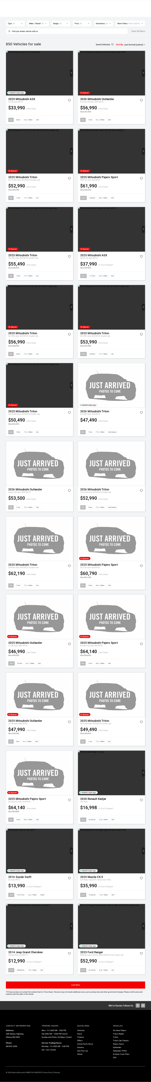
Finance (80, 1037)
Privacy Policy (48, 1072)
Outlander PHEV (120, 1051)
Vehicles (80, 1030)
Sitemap (57, 1072)
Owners (80, 1047)
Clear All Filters (138, 31)
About (79, 1054)
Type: (10, 23)
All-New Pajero (119, 1030)
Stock (79, 1034)
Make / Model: (35, 23)
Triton (115, 1037)
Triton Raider (118, 1034)
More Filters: (122, 23)
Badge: (56, 23)
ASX (114, 1057)
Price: (77, 23)
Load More (75, 985)
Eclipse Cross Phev (121, 1054)
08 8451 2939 (11, 1046)
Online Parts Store (85, 1044)
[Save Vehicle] (69, 100)
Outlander (117, 1047)
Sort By (119, 44)
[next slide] (71, 73)
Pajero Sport (118, 1044)
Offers (80, 1040)
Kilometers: (100, 23)
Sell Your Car (82, 1051)
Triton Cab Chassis (121, 1040)
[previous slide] (7, 73)
